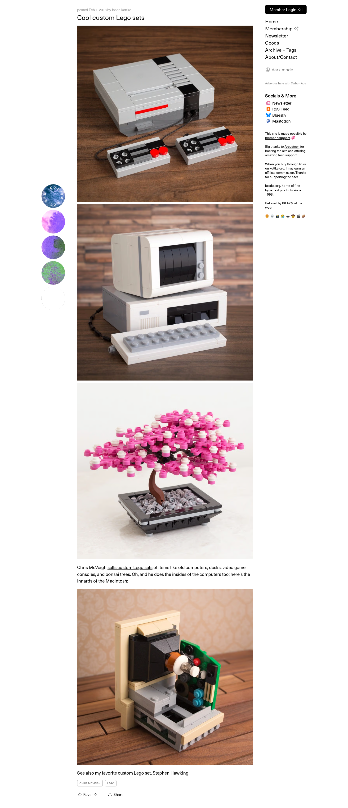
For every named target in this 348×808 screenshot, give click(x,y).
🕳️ (288, 216)
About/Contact (281, 56)
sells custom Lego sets (129, 567)
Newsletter (276, 35)
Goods (272, 42)
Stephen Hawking (170, 772)
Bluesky (279, 115)
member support (277, 137)
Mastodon (281, 121)
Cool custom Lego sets (111, 17)
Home (271, 21)
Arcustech (292, 146)
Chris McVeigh (90, 783)
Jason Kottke (121, 9)
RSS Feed (281, 109)
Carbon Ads (298, 83)
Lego (110, 783)
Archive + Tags (280, 49)
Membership (279, 28)
